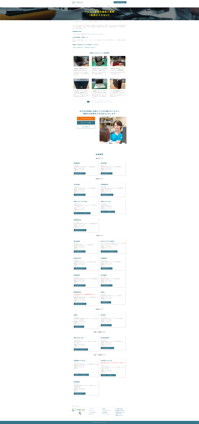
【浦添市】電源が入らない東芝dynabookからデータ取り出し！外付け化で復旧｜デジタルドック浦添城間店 (81, 69)
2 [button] (91, 101)
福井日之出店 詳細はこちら (80, 268)
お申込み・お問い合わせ (120, 2)
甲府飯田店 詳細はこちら (106, 268)
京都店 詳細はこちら (79, 326)
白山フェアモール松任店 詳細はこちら (109, 251)
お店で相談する (86, 127)
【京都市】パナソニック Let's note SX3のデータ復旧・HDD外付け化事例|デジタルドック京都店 (99, 92)
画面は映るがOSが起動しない (90, 47)
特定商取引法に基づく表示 (120, 412)
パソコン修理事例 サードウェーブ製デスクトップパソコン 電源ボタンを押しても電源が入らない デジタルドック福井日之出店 (117, 92)
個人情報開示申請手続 (119, 408)
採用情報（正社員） (119, 413)
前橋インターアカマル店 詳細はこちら (82, 213)
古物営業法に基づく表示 (120, 410)
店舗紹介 (109, 5)
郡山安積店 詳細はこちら (106, 173)
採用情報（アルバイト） (120, 415)
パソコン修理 (75, 5)
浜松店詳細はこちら (106, 302)
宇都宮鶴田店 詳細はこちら (107, 194)
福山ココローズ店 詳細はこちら (81, 349)
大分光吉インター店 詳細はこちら (108, 375)
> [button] (107, 101)
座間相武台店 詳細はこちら (80, 230)
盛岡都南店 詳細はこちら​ (79, 173)
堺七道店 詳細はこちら (106, 325)
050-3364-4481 (86, 118)
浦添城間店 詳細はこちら (79, 393)
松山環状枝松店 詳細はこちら (107, 348)
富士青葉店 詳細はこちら (106, 285)
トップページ (91, 408)
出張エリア (91, 413)
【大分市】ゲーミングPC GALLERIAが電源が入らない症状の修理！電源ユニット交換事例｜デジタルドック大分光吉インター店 (81, 92)
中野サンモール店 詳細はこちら (108, 211)
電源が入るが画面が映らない (78, 47)
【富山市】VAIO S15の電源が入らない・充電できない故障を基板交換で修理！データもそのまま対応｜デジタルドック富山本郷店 (99, 69)
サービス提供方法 (96, 5)
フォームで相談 (87, 122)
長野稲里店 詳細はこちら (79, 285)
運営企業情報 (104, 412)
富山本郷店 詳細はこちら (79, 251)
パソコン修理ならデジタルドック (79, 21)
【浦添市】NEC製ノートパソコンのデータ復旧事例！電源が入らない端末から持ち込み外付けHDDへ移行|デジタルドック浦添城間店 (117, 69)
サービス (84, 5)
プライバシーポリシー (106, 413)
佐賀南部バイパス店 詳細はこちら (81, 374)
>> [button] (110, 101)
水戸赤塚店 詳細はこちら (79, 194)
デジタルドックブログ (122, 5)
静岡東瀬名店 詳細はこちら (80, 303)
